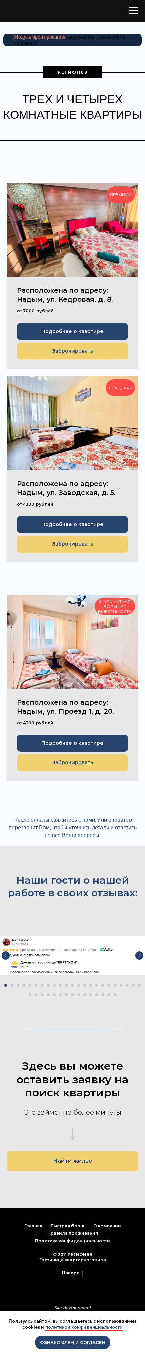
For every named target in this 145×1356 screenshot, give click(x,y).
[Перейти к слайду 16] (96, 985)
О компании (107, 1225)
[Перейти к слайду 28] (54, 994)
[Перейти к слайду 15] (90, 985)
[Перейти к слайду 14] (84, 985)
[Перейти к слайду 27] (48, 994)
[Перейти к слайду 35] (96, 994)
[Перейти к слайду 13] (78, 985)
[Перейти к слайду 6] (36, 985)
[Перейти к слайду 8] (48, 985)
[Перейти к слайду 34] (90, 994)
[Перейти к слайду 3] (18, 985)
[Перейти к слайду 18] (109, 985)
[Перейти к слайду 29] (60, 994)
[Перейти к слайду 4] (24, 985)
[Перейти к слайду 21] (127, 985)
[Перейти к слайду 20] (121, 985)
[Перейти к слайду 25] (36, 994)
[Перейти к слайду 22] (133, 985)
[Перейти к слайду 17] (103, 985)
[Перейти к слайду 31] (72, 994)
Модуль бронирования (39, 37)
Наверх (70, 1272)
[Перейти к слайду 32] (78, 994)
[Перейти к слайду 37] (109, 994)
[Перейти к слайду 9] (54, 985)
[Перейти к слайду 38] (115, 994)
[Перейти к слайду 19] (115, 985)
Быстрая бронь (68, 1225)
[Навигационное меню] (133, 10)
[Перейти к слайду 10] (60, 985)
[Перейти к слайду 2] (11, 985)
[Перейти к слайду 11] (66, 985)
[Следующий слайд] (139, 955)
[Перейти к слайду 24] (30, 994)
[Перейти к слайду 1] (5, 985)
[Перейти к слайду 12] (72, 985)
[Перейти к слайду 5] (30, 985)
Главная (33, 1225)
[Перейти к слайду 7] (42, 985)
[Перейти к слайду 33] (84, 994)
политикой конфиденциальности (84, 1327)
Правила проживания (72, 1233)
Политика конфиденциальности (72, 1240)
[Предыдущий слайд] (6, 955)
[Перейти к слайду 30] (66, 994)
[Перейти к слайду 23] (139, 985)
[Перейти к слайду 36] (103, 994)
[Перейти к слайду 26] (42, 994)
